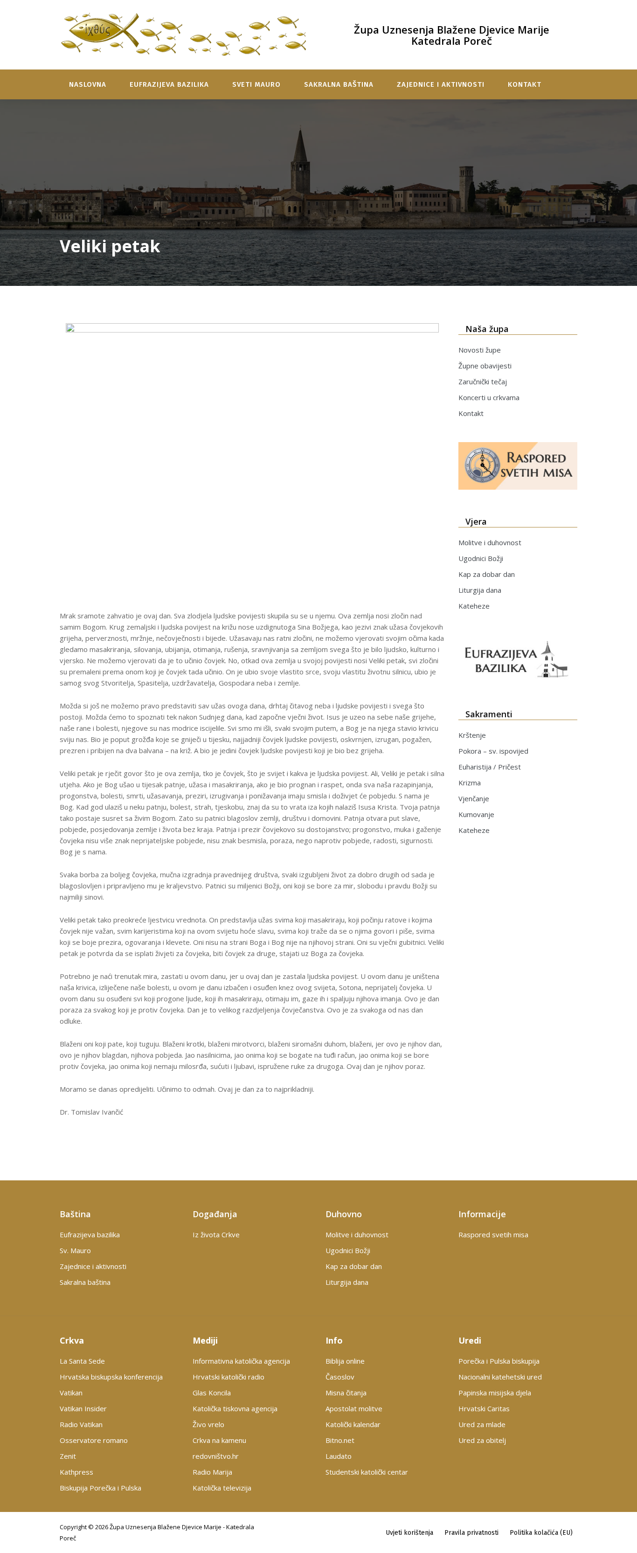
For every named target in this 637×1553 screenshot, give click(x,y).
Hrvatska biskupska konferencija (111, 1376)
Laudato (338, 1456)
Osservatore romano (94, 1440)
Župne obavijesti (485, 365)
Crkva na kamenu (219, 1440)
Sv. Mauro (75, 1250)
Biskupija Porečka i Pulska (100, 1487)
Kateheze (474, 605)
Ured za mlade (481, 1424)
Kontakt (524, 84)
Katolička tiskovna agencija (235, 1408)
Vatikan (71, 1392)
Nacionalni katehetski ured (500, 1376)
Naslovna (87, 84)
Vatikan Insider (83, 1408)
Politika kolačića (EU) (541, 1533)
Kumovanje (476, 814)
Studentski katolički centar (366, 1472)
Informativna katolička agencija (241, 1361)
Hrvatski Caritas (484, 1408)
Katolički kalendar (353, 1424)
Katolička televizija (222, 1487)
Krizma (469, 782)
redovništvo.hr (216, 1456)
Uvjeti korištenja (409, 1533)
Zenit (68, 1456)
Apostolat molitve (353, 1408)
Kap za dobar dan (486, 574)
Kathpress (76, 1472)
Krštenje (472, 735)
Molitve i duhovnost (489, 542)
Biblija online (345, 1361)
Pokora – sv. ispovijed (493, 751)
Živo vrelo (208, 1424)
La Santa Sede (82, 1361)
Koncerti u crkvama (488, 397)
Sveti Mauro (256, 84)
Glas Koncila (212, 1392)
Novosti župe (479, 349)
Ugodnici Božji (480, 558)
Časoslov (339, 1376)
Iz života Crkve (216, 1234)
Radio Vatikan (81, 1424)
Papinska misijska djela (494, 1392)
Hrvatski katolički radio (228, 1376)
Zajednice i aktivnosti (441, 84)
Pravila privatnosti (471, 1533)
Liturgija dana (479, 590)
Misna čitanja (346, 1392)
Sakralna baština (339, 84)
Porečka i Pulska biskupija (499, 1361)
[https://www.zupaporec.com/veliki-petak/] (252, 463)
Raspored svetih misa (493, 1234)
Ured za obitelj (482, 1440)
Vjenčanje (473, 798)
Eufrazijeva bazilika (169, 84)
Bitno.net (339, 1440)
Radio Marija (212, 1472)
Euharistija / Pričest (489, 766)
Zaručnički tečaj (482, 381)
